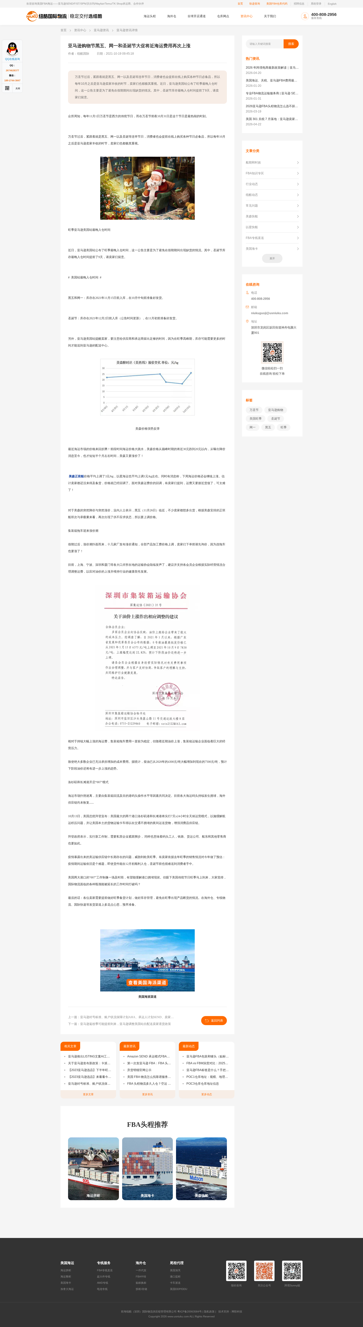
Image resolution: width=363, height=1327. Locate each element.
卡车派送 (175, 1282)
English (332, 3)
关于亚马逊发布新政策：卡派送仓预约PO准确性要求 (90, 1063)
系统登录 (316, 3)
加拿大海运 (67, 1289)
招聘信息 (299, 3)
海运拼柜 (65, 1270)
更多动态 (206, 1094)
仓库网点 (223, 16)
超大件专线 (103, 1276)
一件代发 (141, 1270)
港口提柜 (175, 1276)
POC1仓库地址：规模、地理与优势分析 (208, 1076)
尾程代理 (177, 1263)
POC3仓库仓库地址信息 (202, 1083)
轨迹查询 (254, 3)
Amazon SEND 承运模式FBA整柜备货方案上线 (149, 1056)
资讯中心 (246, 16)
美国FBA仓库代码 (276, 3)
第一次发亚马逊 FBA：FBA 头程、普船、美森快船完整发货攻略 (149, 1063)
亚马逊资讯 (101, 30)
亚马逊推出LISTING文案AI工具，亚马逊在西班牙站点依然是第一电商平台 (90, 1056)
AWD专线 (102, 1282)
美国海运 (67, 1263)
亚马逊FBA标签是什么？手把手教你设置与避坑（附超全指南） (208, 1070)
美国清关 (175, 1270)
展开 (272, 258)
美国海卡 (65, 1282)
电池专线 (102, 1289)
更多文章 (88, 1094)
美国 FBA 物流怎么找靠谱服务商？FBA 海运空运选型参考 (149, 1076)
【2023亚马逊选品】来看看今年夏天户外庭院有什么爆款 (90, 1076)
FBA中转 (141, 1276)
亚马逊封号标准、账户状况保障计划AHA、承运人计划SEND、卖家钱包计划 (90, 1083)
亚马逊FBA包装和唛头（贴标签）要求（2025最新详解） (208, 1056)
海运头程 (150, 16)
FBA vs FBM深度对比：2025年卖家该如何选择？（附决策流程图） (208, 1063)
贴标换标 (141, 1282)
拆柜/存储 (141, 1289)
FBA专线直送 (105, 1270)
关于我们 (270, 16)
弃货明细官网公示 (139, 1070)
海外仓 (171, 16)
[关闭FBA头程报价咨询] (18, 88)
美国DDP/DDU (178, 1289)
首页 (240, 3)
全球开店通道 (197, 16)
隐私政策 (209, 1311)
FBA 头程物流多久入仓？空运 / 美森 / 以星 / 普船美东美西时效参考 (149, 1083)
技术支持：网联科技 (229, 1311)
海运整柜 (65, 1276)
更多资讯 (147, 1094)
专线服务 (104, 1263)
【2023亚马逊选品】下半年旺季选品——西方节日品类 (90, 1070)
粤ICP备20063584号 (189, 1311)
